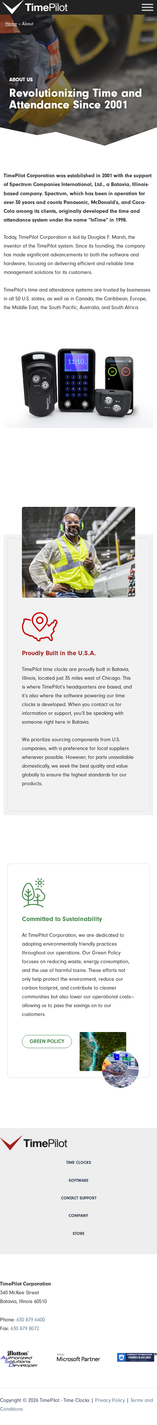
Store (78, 1233)
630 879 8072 (25, 1328)
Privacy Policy (110, 1400)
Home (11, 23)
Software (78, 1180)
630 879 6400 (30, 1320)
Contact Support (78, 1198)
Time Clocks (78, 1162)
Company (78, 1215)
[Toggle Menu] (147, 7)
